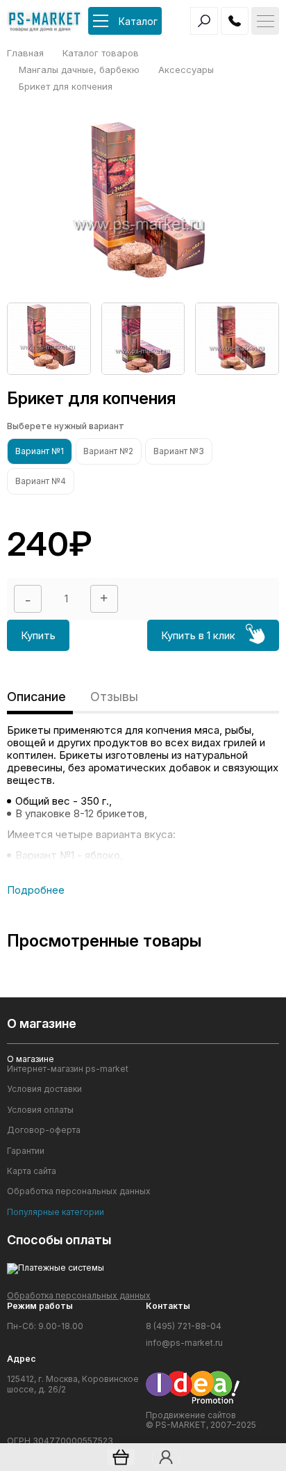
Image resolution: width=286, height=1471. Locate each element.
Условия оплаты (40, 1110)
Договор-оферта (44, 1130)
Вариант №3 (178, 451)
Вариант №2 (108, 451)
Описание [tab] (36, 696)
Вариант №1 (39, 451)
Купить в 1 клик (198, 635)
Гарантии (25, 1151)
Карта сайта (31, 1171)
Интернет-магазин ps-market (67, 1069)
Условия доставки (44, 1089)
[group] (49, 339)
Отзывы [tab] (114, 696)
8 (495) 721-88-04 (183, 1326)
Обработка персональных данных (79, 1191)
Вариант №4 (40, 481)
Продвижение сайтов (191, 1415)
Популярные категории (55, 1212)
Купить (38, 635)
